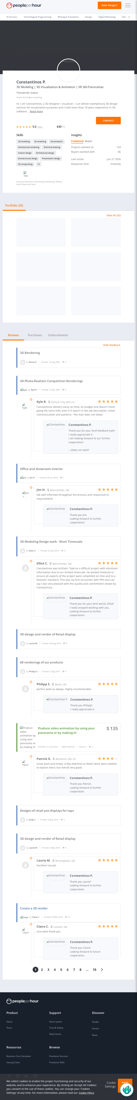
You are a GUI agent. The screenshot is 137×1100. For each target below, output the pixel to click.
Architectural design (45, 152)
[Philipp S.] (22, 671)
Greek (19, 97)
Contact (108, 120)
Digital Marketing (107, 16)
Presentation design (51, 158)
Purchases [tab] (35, 335)
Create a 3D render (34, 908)
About (9, 1021)
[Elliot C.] (22, 550)
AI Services (11, 16)
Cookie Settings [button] (110, 1084)
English (29, 97)
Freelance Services (58, 1056)
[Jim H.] (23, 477)
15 (94, 969)
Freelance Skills (57, 1062)
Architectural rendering (28, 147)
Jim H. (32, 477)
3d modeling (24, 141)
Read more (36, 111)
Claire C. (36, 917)
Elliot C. (32, 550)
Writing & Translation (68, 16)
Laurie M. (33, 643)
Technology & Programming (37, 16)
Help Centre (55, 1034)
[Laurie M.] (22, 643)
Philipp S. (33, 671)
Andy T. (32, 819)
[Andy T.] (22, 819)
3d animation (56, 141)
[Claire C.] (24, 917)
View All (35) (113, 215)
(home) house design (27, 158)
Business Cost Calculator (18, 1056)
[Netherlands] (96, 301)
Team (9, 1027)
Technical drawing (52, 147)
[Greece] (41, 232)
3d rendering (40, 141)
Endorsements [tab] (58, 335)
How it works (55, 1021)
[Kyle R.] (23, 389)
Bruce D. (33, 362)
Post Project (110, 5)
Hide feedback (111, 345)
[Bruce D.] (22, 362)
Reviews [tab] (13, 335)
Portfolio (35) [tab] (14, 205)
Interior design (25, 152)
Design (88, 16)
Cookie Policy (86, 1092)
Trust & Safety (56, 1027)
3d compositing (25, 164)
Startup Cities (13, 1062)
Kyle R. (34, 389)
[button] (127, 5)
